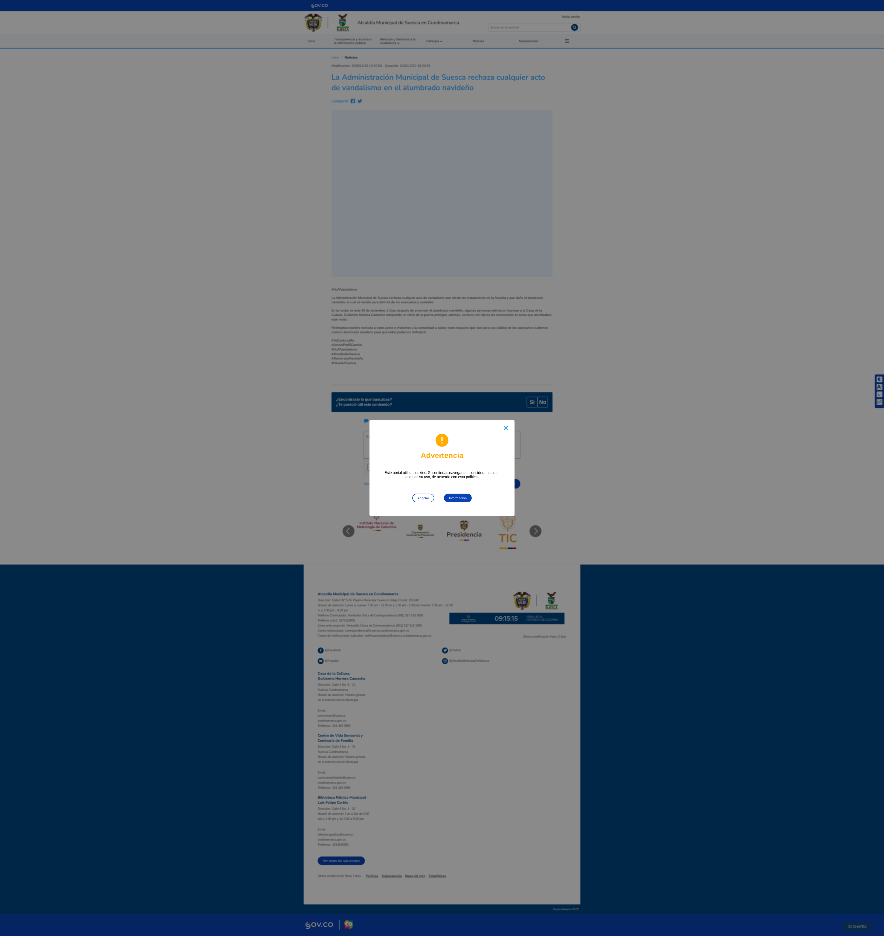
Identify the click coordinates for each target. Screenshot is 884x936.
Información (458, 498)
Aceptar (423, 498)
